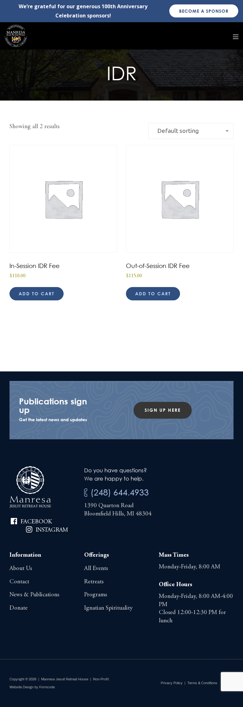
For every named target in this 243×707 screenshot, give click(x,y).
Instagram (52, 530)
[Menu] (235, 36)
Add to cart (36, 293)
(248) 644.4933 (119, 492)
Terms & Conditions (202, 683)
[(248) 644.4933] (85, 492)
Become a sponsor (203, 11)
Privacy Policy (172, 683)
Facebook (36, 522)
